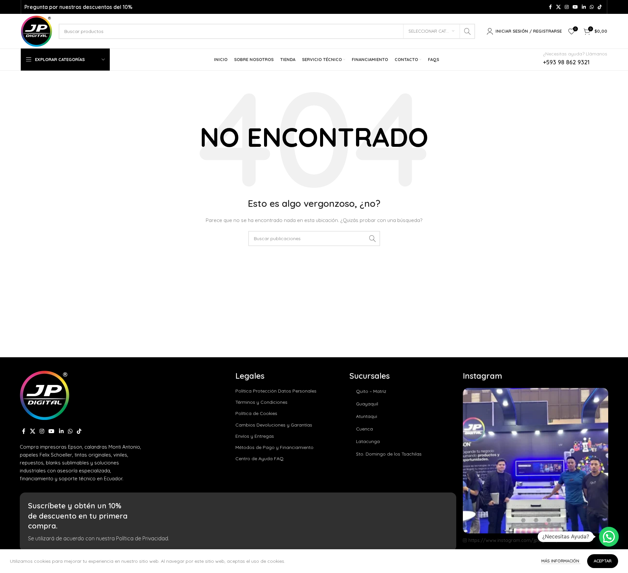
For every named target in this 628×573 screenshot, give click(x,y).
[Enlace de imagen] (44, 395)
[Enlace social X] (558, 7)
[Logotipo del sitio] (36, 31)
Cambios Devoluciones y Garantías (273, 425)
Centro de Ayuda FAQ (259, 459)
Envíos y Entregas (254, 436)
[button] (609, 537)
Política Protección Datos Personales (275, 391)
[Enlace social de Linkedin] (584, 7)
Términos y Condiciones (261, 402)
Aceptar (603, 560)
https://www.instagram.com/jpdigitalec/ (513, 540)
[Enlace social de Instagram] (567, 7)
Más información (561, 560)
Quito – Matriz (371, 391)
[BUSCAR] (467, 31)
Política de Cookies (256, 413)
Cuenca (364, 429)
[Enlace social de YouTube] (575, 7)
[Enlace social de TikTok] (600, 7)
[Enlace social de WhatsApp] (592, 7)
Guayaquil (367, 404)
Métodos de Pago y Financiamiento (274, 447)
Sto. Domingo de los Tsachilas (389, 454)
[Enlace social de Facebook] (550, 7)
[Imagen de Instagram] (535, 460)
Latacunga (368, 441)
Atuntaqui (366, 416)
